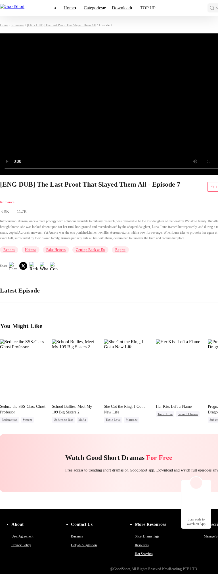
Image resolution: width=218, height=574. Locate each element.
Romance (17, 25)
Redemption (10, 419)
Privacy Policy (21, 545)
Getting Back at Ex (90, 249)
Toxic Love (113, 419)
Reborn (9, 249)
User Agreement (22, 536)
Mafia (82, 419)
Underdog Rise (63, 419)
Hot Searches (144, 554)
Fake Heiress (56, 249)
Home (69, 7)
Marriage (132, 419)
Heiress (30, 249)
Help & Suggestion (84, 545)
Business (77, 536)
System (27, 419)
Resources (142, 545)
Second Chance (188, 414)
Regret (120, 249)
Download (121, 7)
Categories (93, 7)
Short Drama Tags (147, 536)
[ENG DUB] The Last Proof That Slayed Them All (61, 25)
